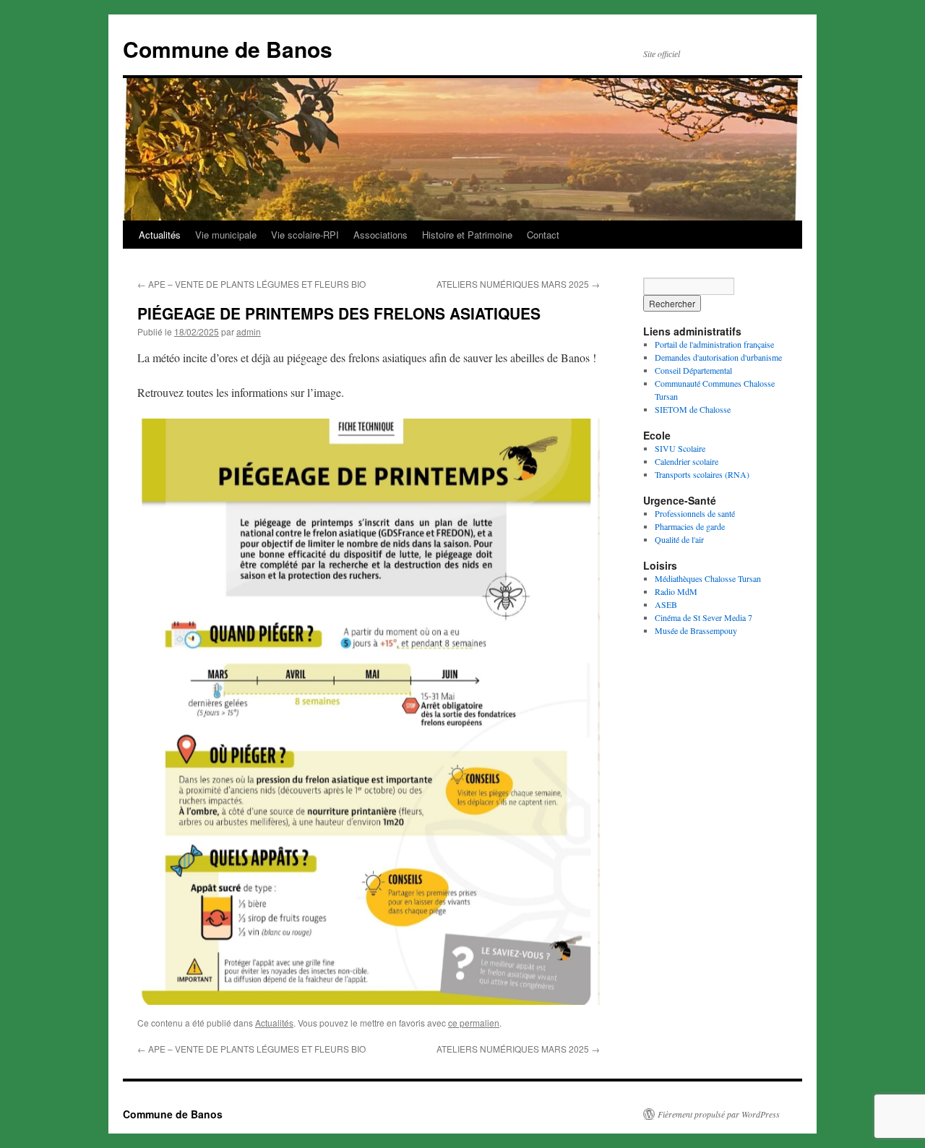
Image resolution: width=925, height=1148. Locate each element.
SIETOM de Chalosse (693, 409)
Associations (380, 234)
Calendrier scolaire (686, 461)
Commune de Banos (227, 48)
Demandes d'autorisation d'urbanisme (718, 357)
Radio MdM (676, 591)
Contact (543, 234)
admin (248, 331)
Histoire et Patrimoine (467, 234)
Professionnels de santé (695, 513)
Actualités (160, 234)
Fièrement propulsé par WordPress (719, 1114)
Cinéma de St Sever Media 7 (703, 617)
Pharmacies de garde (690, 526)
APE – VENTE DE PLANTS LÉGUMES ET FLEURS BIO (251, 284)
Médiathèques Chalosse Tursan (708, 578)
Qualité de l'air (679, 539)
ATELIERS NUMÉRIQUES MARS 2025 (518, 284)
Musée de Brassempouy (696, 630)
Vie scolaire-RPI (305, 234)
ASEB (666, 604)
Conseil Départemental (693, 370)
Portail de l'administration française (714, 344)
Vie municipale (226, 234)
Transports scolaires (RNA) (702, 474)
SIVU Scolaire (680, 448)
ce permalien (473, 1022)
